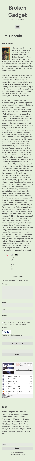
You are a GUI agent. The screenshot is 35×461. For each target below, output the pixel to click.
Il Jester (23, 454)
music (27, 424)
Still (29, 429)
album (5, 412)
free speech (7, 419)
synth (5, 431)
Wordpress (21, 452)
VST (4, 434)
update (20, 431)
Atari (4, 414)
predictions (17, 426)
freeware (17, 419)
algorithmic (14, 412)
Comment (5, 284)
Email (3, 309)
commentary (7, 417)
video (28, 431)
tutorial (12, 431)
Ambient (24, 412)
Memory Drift (17, 424)
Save (9, 255)
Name (4, 302)
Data (16, 417)
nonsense (6, 426)
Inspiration (6, 421)
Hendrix (26, 419)
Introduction (17, 421)
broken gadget (14, 414)
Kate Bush (6, 424)
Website (4, 315)
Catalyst (25, 414)
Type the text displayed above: (12, 335)
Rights (23, 429)
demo (23, 417)
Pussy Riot (6, 429)
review (15, 429)
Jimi (26, 421)
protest (26, 426)
